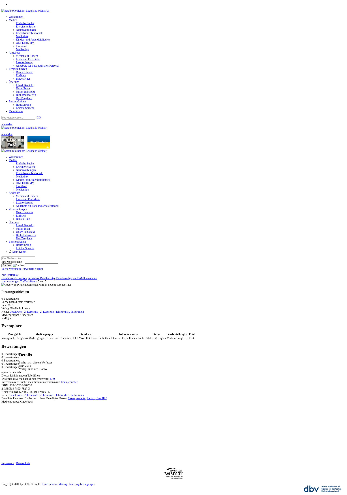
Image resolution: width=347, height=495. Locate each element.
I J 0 (52, 378)
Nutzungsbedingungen (82, 484)
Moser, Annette (76, 398)
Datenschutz (23, 463)
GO (39, 117)
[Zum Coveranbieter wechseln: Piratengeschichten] (19, 284)
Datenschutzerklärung (54, 484)
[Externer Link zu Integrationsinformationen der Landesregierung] (38, 147)
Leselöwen (16, 311)
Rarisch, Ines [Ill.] (97, 398)
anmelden (6, 124)
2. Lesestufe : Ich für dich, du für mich (62, 311)
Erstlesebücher (69, 382)
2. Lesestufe (31, 311)
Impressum (7, 463)
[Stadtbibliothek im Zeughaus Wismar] (23, 10)
